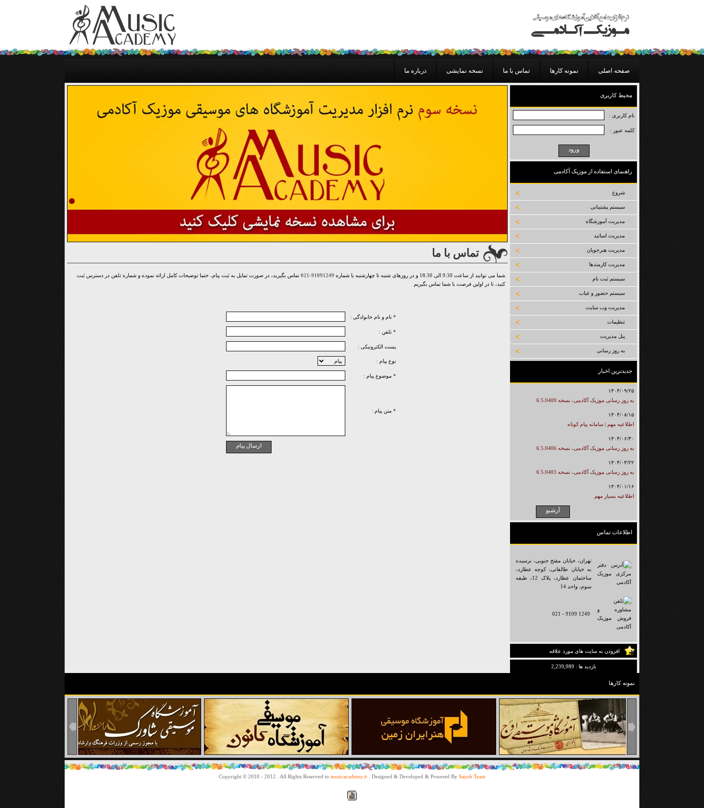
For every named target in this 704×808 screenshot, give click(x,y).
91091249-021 (317, 275)
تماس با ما (516, 70)
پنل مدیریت (612, 336)
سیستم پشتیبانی (607, 207)
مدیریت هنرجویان (606, 250)
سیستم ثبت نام (608, 278)
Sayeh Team (472, 776)
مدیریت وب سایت (605, 307)
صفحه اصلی (614, 70)
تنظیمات (616, 322)
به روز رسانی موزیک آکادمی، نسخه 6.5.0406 (585, 448)
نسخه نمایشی (464, 70)
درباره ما (415, 70)
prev (72, 726)
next (631, 726)
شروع (618, 192)
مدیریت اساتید (609, 235)
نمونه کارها (564, 70)
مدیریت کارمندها (607, 264)
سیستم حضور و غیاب (602, 293)
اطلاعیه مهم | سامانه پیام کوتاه (601, 424)
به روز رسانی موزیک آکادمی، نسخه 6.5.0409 (585, 400)
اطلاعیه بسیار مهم (614, 496)
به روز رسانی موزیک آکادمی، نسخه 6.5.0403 (585, 472)
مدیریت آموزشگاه (605, 221)
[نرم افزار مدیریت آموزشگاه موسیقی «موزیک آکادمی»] (122, 43)
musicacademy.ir (348, 776)
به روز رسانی (611, 350)
